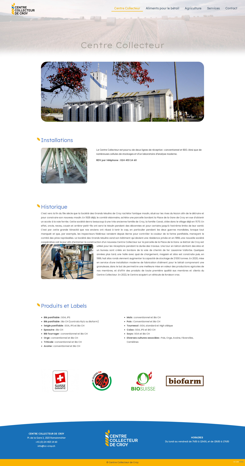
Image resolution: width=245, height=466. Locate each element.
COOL (241, 462)
